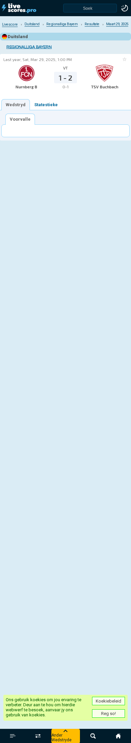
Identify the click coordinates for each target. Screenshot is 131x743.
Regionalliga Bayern (29, 47)
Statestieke (46, 104)
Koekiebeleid (108, 701)
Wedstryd (16, 104)
